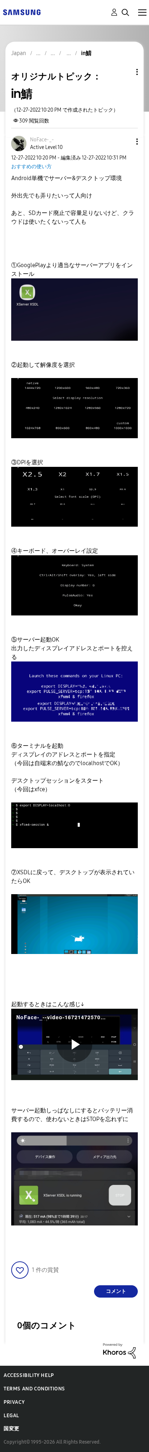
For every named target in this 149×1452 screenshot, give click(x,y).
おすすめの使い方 (31, 166)
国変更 (12, 1429)
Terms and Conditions (34, 1389)
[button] (125, 141)
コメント (116, 1291)
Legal (11, 1415)
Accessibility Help (29, 1375)
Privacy (14, 1402)
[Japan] (22, 11)
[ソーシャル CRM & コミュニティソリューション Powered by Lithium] (119, 1350)
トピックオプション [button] (125, 72)
